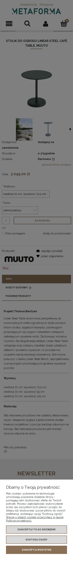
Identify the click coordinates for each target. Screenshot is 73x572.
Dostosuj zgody (36, 539)
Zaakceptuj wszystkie (36, 550)
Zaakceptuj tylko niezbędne (36, 529)
